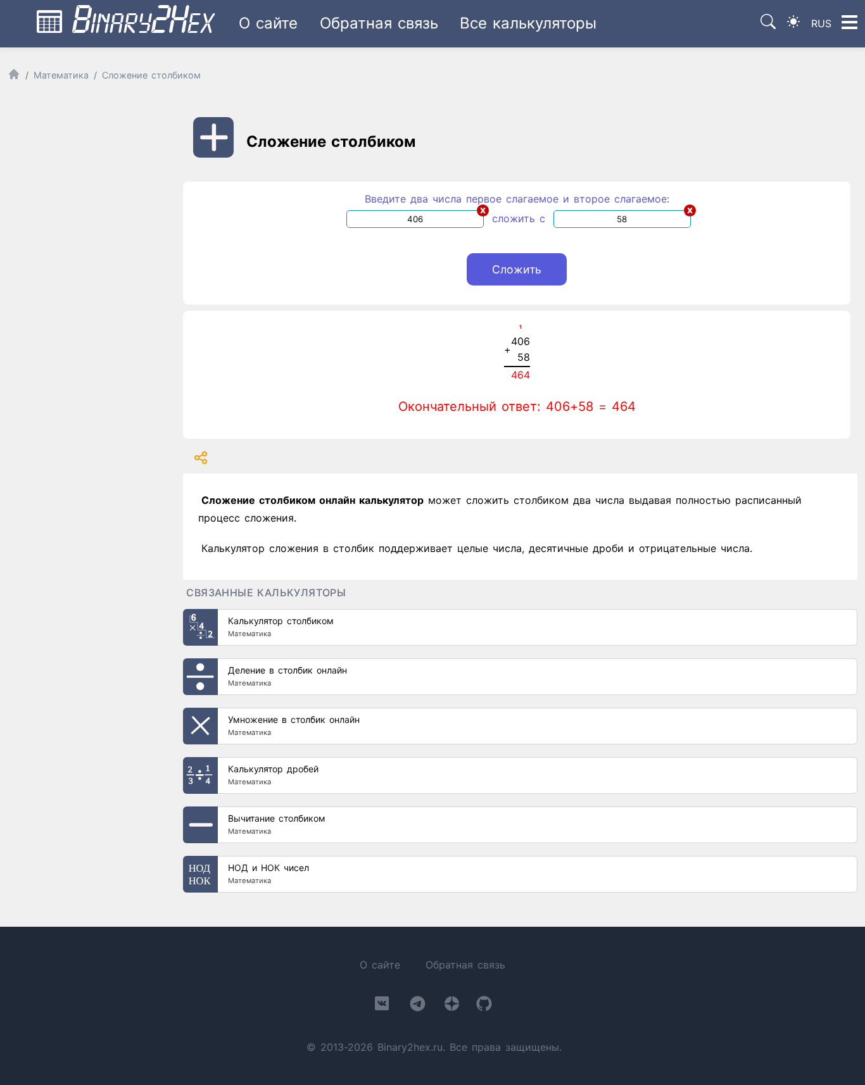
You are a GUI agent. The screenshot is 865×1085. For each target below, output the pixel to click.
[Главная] (14, 77)
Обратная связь (379, 23)
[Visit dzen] (452, 1006)
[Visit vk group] (381, 1006)
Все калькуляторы (528, 23)
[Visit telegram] (418, 1006)
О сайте (268, 23)
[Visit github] (484, 1006)
